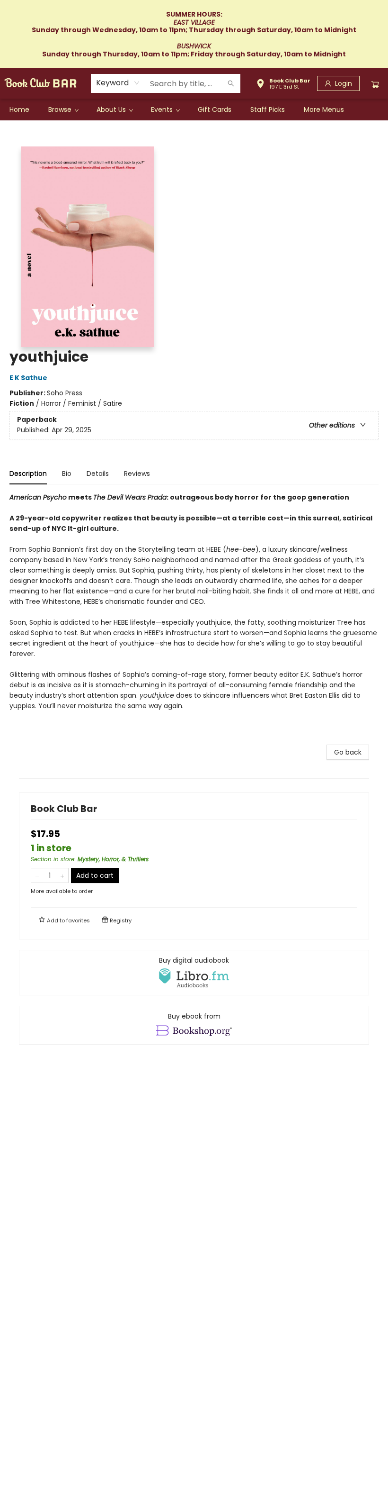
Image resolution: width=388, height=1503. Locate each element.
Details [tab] (98, 473)
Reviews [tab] (137, 473)
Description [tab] (28, 473)
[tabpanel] (194, 612)
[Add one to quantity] (62, 875)
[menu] (194, 109)
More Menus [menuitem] (324, 109)
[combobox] (118, 83)
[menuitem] (19, 109)
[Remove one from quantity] (37, 875)
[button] (283, 85)
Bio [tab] (66, 473)
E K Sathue (28, 378)
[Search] (230, 83)
